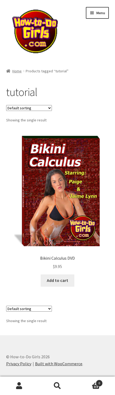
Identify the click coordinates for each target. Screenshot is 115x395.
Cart (88, 381)
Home (17, 71)
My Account (19, 386)
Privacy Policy (18, 363)
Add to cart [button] (57, 280)
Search (57, 386)
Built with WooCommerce (58, 363)
